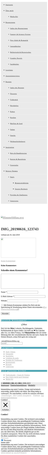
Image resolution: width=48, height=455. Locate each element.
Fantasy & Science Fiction (20, 34)
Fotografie (14, 165)
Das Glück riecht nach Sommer (17, 377)
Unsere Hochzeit (21, 189)
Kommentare (8, 261)
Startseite (9, 5)
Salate (12, 129)
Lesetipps (9, 70)
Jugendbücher (15, 46)
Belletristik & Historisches (20, 52)
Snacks (13, 135)
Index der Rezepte (17, 88)
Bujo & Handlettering (18, 153)
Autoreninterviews (13, 76)
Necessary (7, 440)
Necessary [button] (5, 438)
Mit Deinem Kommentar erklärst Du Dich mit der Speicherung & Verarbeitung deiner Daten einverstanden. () (24, 307)
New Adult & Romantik (19, 40)
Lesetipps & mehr (12, 358)
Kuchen (13, 117)
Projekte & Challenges (18, 195)
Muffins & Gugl (16, 123)
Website (4, 301)
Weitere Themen (12, 171)
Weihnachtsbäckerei (17, 141)
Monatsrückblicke (22, 183)
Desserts (13, 94)
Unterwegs (14, 201)
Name (4, 292)
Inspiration (10, 147)
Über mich (10, 10)
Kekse (12, 111)
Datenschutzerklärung (18, 385)
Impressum (5, 385)
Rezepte (9, 82)
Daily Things (10, 352)
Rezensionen (10, 22)
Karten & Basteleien (18, 159)
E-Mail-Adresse (7, 296)
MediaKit (31, 385)
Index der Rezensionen (19, 28)
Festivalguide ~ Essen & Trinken (18, 375)
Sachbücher (14, 64)
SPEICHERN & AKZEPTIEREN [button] (13, 453)
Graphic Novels (16, 58)
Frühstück (14, 100)
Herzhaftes (14, 105)
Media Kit (14, 16)
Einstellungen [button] (7, 396)
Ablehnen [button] (36, 396)
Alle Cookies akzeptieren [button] (22, 396)
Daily (12, 177)
